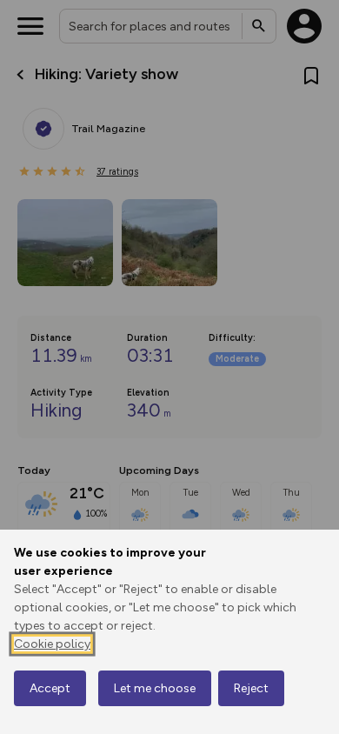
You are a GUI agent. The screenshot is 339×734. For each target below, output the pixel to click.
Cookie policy (52, 644)
